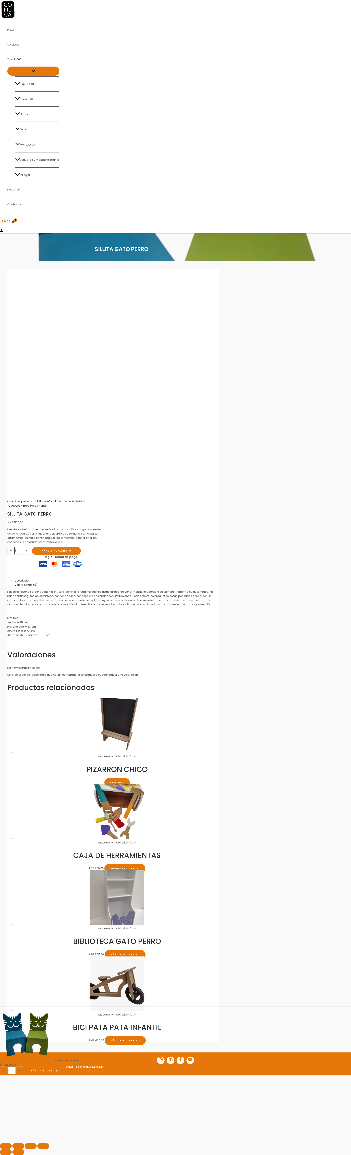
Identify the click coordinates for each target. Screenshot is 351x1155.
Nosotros (13, 189)
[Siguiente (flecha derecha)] (18, 1152)
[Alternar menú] (33, 71)
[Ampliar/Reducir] (6, 1146)
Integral (25, 175)
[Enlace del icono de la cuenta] (1, 231)
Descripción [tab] (22, 580)
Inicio (10, 30)
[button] (19, 59)
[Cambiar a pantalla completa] (18, 1146)
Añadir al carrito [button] (124, 868)
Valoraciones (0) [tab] (26, 585)
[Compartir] (31, 1146)
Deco (23, 129)
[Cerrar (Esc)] (43, 1146)
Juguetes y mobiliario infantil (39, 160)
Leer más (117, 782)
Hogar (24, 114)
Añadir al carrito (56, 550)
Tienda (12, 59)
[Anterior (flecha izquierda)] (6, 1152)
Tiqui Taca (27, 84)
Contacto (14, 204)
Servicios (13, 44)
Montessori (27, 144)
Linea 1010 (26, 99)
